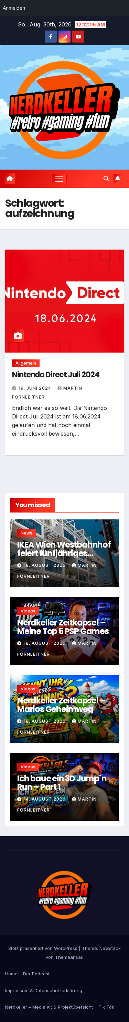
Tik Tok (106, 1007)
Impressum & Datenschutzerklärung (43, 990)
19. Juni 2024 (36, 388)
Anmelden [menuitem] (14, 8)
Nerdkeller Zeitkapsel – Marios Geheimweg (61, 705)
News (26, 533)
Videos (28, 610)
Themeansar (68, 957)
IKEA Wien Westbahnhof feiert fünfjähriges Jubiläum (64, 553)
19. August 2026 (45, 565)
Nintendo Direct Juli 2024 (55, 374)
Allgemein (25, 363)
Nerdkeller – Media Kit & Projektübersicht (49, 1007)
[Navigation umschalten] (59, 179)
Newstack (110, 948)
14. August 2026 (45, 799)
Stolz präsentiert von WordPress (43, 948)
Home (11, 973)
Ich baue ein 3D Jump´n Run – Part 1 (62, 783)
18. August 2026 (45, 643)
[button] (106, 178)
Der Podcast (36, 973)
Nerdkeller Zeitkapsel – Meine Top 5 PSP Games (63, 627)
